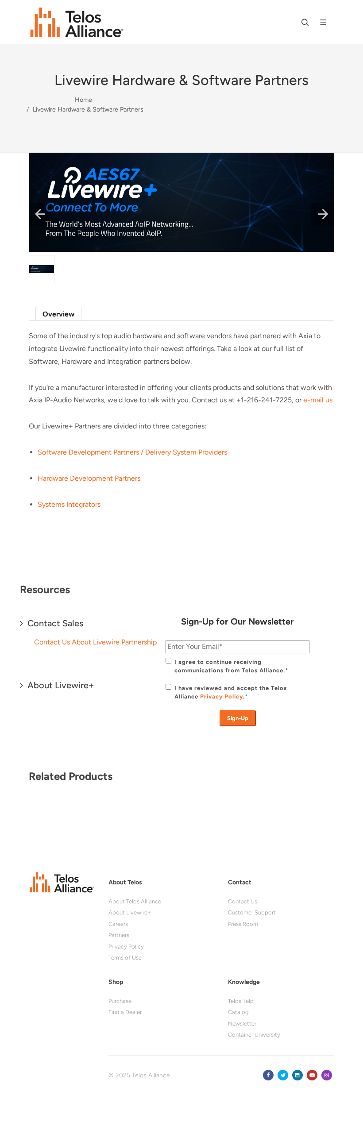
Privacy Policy (221, 696)
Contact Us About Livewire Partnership (95, 642)
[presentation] (38, 793)
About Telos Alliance (134, 901)
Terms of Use (125, 957)
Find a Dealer (125, 1012)
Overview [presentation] (58, 314)
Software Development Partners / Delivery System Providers (132, 452)
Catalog (238, 1012)
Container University (254, 1034)
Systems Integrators (69, 504)
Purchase (119, 1001)
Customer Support (252, 912)
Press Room (243, 924)
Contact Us (242, 901)
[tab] (58, 313)
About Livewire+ (129, 912)
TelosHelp (241, 1001)
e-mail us (317, 400)
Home (83, 100)
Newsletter (242, 1023)
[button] (40, 214)
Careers (118, 924)
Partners (118, 935)
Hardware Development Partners (89, 478)
